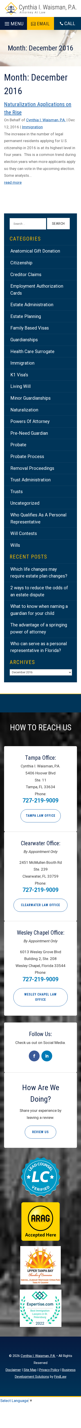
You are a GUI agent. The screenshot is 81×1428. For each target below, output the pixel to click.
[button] (13, 22)
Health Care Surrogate (32, 351)
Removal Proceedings (32, 468)
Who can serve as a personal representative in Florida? (38, 647)
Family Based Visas (29, 328)
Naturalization (24, 410)
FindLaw (60, 1377)
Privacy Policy (49, 1370)
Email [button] (43, 23)
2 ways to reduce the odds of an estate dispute (39, 591)
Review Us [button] (40, 1132)
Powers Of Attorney (30, 421)
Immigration (32, 127)
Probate (18, 444)
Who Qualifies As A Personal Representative (38, 518)
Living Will (20, 386)
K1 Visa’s (19, 374)
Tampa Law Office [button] (40, 815)
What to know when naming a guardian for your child (39, 610)
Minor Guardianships (30, 398)
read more (13, 182)
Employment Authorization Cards (36, 289)
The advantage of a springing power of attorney (38, 628)
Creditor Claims (25, 274)
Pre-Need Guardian (29, 433)
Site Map (30, 1370)
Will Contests (23, 533)
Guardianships (24, 339)
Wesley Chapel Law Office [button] (40, 997)
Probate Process (27, 456)
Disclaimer (13, 1370)
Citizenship (21, 262)
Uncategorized (24, 503)
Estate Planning (25, 316)
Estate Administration (31, 304)
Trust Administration (30, 479)
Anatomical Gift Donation (35, 251)
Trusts (16, 491)
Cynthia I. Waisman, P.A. (46, 120)
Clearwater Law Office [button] (40, 905)
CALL (69, 23)
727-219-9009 (40, 800)
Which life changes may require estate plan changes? (38, 572)
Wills (15, 545)
